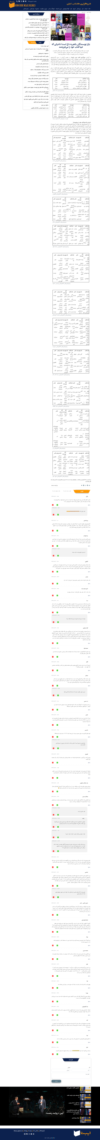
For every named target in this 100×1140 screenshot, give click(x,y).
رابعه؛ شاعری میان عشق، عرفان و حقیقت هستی (38, 23)
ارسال (56, 1081)
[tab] (40, 42)
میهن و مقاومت (43, 9)
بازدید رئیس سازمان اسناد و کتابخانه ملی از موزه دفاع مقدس (36, 96)
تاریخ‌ (74, 9)
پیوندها (25, 1131)
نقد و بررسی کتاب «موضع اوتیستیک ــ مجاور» (39, 69)
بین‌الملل (79, 9)
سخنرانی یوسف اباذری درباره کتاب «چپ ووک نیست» (38, 81)
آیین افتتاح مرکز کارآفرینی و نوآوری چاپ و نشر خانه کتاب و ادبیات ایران (72, 1112)
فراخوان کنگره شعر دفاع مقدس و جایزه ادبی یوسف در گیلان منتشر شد (36, 92)
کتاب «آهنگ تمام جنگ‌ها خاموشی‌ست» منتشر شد (37, 33)
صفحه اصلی (89, 12)
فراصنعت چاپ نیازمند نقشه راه (73, 1096)
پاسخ (89, 505)
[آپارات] (33, 1134)
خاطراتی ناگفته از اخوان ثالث (72, 1088)
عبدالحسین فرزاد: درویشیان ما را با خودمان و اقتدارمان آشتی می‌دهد (36, 27)
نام (89, 1067)
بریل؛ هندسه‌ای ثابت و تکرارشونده (41, 66)
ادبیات (86, 9)
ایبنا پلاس (32, 9)
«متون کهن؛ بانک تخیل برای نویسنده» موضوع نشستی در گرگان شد (36, 88)
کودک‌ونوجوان (66, 9)
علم (71, 9)
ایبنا (79, 4)
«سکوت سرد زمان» (44, 105)
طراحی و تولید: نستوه (48, 1138)
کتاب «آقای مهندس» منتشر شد (40, 35)
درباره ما (30, 1131)
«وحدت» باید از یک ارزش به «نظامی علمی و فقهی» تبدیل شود (36, 99)
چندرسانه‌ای (26, 9)
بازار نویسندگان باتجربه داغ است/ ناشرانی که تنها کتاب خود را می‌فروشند (71, 45)
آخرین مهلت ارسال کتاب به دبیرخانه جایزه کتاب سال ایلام (36, 37)
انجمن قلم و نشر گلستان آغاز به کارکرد (41, 102)
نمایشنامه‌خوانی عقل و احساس (42, 64)
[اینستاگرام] (29, 1134)
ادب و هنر (83, 12)
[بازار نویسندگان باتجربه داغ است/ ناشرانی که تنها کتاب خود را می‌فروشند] (71, 27)
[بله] (27, 1134)
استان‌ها (37, 9)
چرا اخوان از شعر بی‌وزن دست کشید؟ (74, 1104)
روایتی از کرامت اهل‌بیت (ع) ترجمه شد (40, 56)
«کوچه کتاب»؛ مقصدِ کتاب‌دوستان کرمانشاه (38, 25)
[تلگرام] (31, 1134)
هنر (82, 9)
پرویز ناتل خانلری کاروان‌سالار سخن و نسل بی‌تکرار (37, 31)
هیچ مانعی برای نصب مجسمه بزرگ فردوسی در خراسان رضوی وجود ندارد (36, 19)
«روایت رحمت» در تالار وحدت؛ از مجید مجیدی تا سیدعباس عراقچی (36, 49)
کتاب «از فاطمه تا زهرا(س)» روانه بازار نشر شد (39, 75)
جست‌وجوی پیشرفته (18, 1131)
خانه (89, 9)
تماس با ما (35, 1131)
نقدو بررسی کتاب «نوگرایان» (42, 72)
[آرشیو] (25, 1134)
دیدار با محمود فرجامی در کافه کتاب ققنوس (39, 108)
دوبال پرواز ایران (75, 1118)
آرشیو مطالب (42, 1131)
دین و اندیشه (59, 9)
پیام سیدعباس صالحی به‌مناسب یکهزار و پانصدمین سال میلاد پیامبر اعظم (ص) (36, 60)
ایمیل (69, 1067)
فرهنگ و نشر (51, 9)
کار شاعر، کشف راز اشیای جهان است (41, 84)
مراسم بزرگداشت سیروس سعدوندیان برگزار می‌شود (38, 78)
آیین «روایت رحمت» (44, 46)
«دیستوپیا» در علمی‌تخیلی (43, 53)
